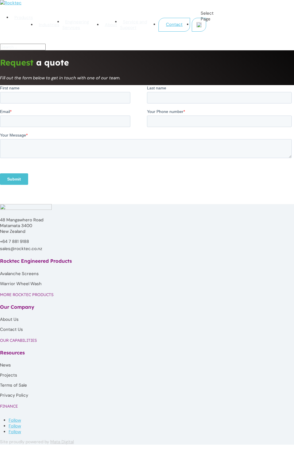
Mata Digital (62, 442)
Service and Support (133, 24)
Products (23, 17)
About (111, 25)
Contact (174, 24)
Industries (49, 25)
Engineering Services (75, 24)
